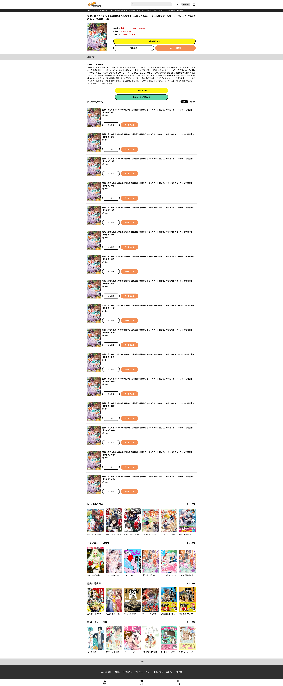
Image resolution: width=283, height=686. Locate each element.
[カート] (193, 4)
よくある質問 (106, 672)
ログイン (177, 4)
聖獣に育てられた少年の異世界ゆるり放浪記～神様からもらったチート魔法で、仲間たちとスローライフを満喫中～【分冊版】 (143, 10)
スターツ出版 (126, 31)
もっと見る (191, 504)
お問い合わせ (158, 672)
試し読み (133, 48)
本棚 (178, 684)
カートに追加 (175, 48)
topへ (142, 661)
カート (141, 684)
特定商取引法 (127, 672)
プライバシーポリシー (143, 672)
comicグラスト (129, 34)
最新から (192, 102)
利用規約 (117, 672)
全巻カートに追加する (141, 97)
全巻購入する (141, 90)
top (88, 10)
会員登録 (186, 4)
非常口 (123, 28)
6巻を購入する (154, 41)
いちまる (132, 28)
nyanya (142, 28)
